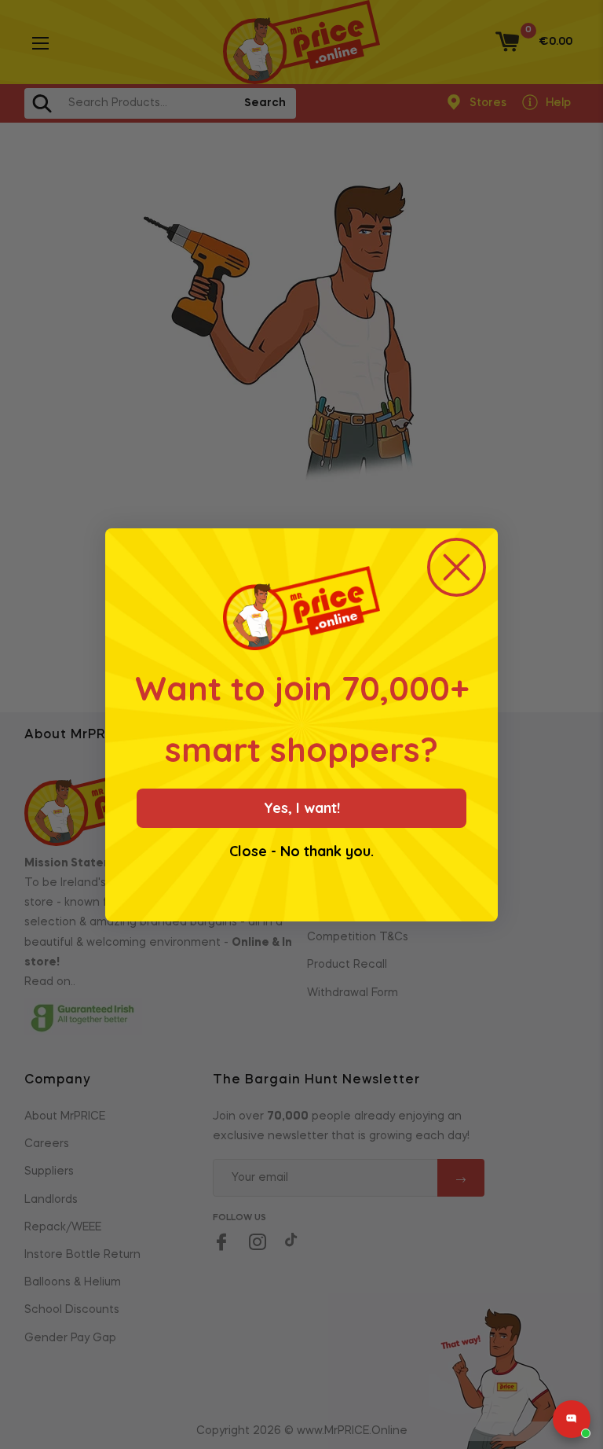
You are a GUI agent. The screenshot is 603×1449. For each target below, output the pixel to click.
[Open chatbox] (571, 1419)
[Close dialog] (456, 567)
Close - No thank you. (301, 851)
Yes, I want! (302, 808)
